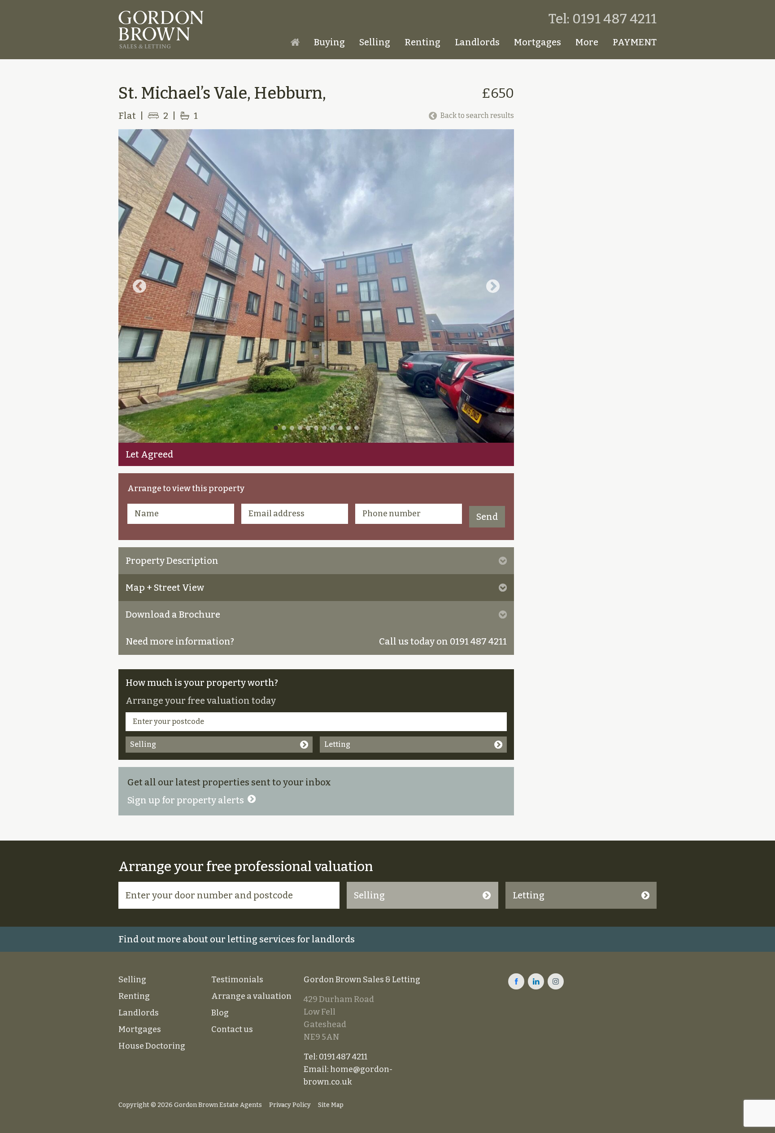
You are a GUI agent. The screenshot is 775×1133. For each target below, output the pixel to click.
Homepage (295, 42)
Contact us (232, 1029)
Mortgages (537, 42)
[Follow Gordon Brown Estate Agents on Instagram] (556, 981)
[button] (139, 286)
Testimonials (237, 980)
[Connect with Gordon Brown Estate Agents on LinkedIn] (536, 981)
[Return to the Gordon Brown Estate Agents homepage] (161, 29)
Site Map (331, 1105)
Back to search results (477, 115)
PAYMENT (635, 42)
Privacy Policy (290, 1105)
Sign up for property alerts (185, 800)
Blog (220, 1013)
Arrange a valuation (251, 996)
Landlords (477, 42)
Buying (329, 42)
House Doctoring (151, 1046)
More (586, 42)
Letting (337, 744)
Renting (422, 42)
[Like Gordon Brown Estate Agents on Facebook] (516, 981)
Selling (374, 42)
